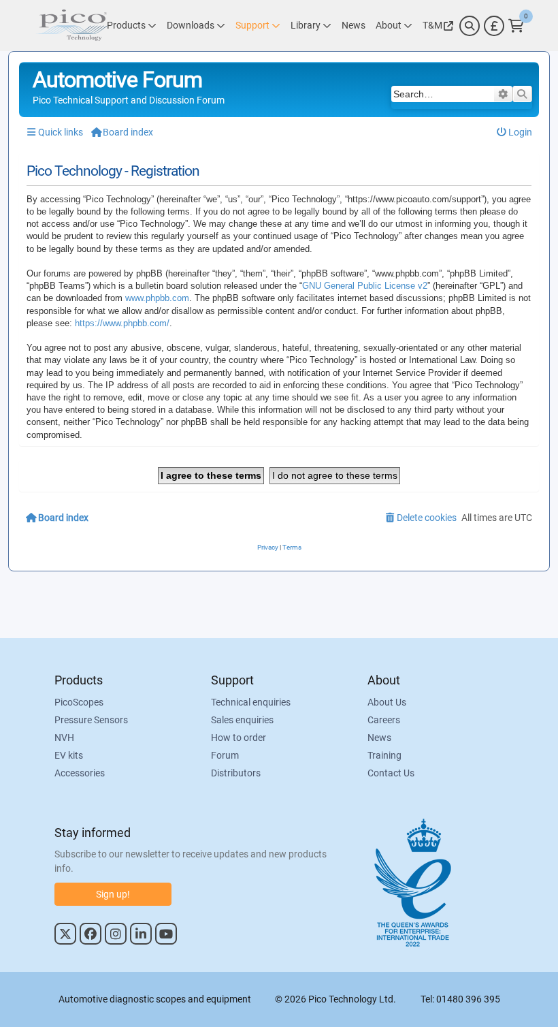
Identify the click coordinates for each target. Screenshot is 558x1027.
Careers (383, 719)
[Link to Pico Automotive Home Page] (71, 25)
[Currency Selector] (494, 26)
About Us (386, 702)
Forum (225, 755)
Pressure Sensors (91, 719)
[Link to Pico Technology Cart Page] (516, 26)
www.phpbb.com (157, 298)
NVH (64, 737)
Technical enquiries (251, 702)
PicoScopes (78, 702)
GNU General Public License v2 (364, 286)
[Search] (469, 26)
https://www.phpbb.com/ (122, 323)
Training (384, 755)
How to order (238, 737)
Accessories (79, 773)
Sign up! (113, 894)
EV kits (68, 755)
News (379, 737)
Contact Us (390, 773)
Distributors (236, 773)
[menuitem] (515, 132)
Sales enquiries (242, 719)
